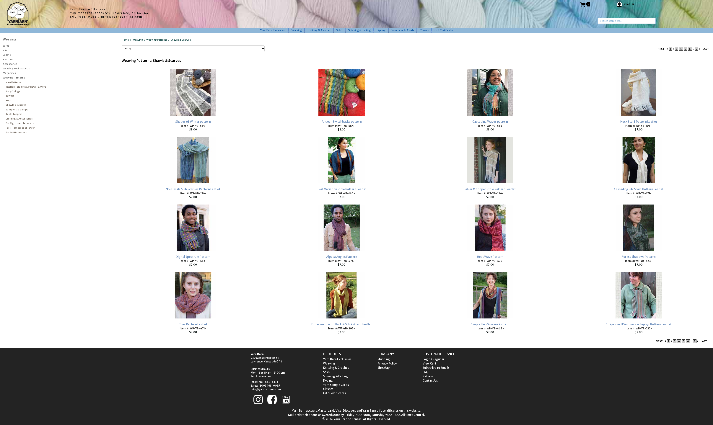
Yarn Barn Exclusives (272, 30)
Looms (7, 54)
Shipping (383, 359)
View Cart (429, 363)
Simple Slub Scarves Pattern (490, 324)
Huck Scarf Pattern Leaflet (638, 121)
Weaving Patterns (14, 77)
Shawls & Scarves (16, 105)
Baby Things (13, 91)
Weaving (296, 30)
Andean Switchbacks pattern (342, 121)
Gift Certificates (443, 30)
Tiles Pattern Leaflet (193, 324)
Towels (10, 95)
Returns (428, 376)
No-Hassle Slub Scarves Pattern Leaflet (193, 189)
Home (125, 39)
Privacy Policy (387, 363)
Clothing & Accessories (19, 118)
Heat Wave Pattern (490, 257)
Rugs (9, 100)
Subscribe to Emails (436, 368)
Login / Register (434, 359)
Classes (424, 30)
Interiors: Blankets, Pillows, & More (26, 86)
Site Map (383, 368)
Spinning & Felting (359, 30)
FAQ (425, 372)
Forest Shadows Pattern (639, 257)
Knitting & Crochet (319, 30)
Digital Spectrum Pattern (193, 257)
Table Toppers (14, 114)
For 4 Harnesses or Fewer (20, 127)
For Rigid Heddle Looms (20, 123)
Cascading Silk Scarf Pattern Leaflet (638, 189)
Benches (8, 59)
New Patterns (13, 82)
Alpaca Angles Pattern (341, 257)
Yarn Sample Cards (402, 30)
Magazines (9, 73)
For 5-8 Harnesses (16, 132)
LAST (706, 48)
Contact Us (430, 380)
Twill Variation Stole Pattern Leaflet (342, 189)
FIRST (661, 48)
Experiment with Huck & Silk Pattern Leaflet (341, 324)
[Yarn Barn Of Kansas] (18, 13)
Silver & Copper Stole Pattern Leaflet (490, 189)
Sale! (339, 30)
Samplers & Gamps (17, 109)
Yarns (6, 45)
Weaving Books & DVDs (16, 68)
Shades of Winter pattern (193, 121)
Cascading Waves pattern (490, 121)
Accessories (10, 64)
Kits (5, 50)
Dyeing (381, 30)
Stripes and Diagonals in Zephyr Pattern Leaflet (638, 324)
